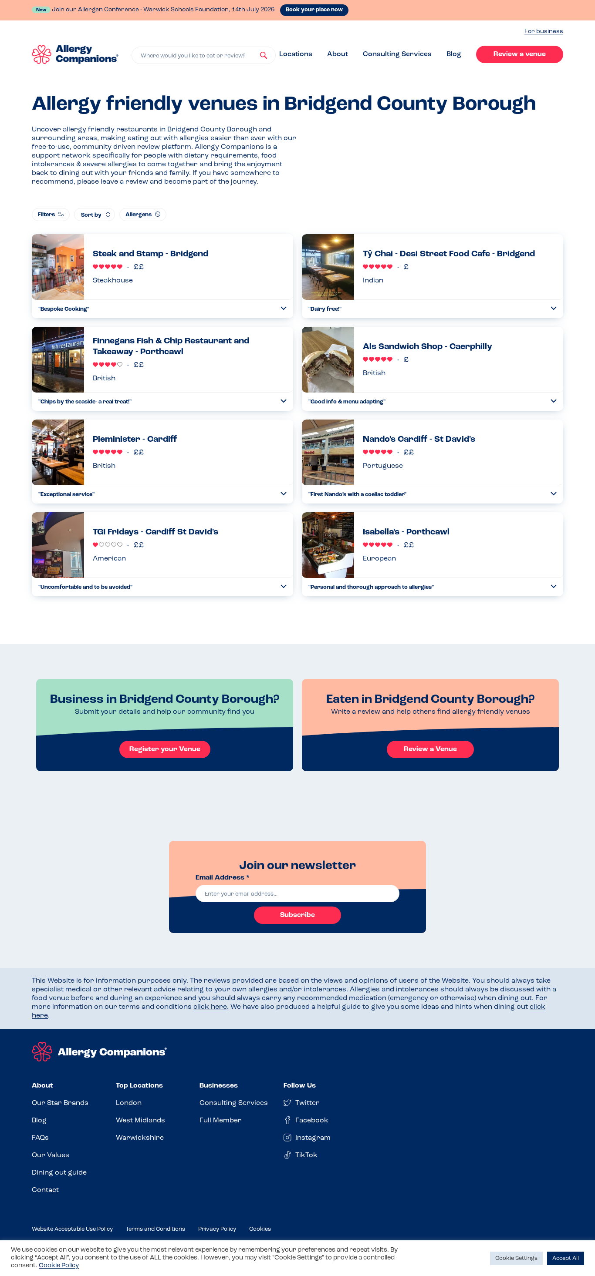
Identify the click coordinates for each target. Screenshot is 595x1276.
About (337, 54)
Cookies (260, 1229)
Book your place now (314, 10)
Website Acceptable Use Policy (72, 1229)
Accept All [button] (565, 1258)
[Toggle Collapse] (284, 308)
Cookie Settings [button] (516, 1258)
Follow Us (300, 1085)
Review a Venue (430, 749)
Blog (453, 54)
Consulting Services (397, 54)
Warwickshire (140, 1138)
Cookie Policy (59, 1266)
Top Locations (139, 1085)
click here (210, 1007)
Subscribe (297, 915)
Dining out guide (59, 1172)
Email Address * (223, 877)
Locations (295, 54)
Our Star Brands (60, 1103)
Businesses (218, 1085)
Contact (45, 1190)
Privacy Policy (217, 1229)
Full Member (220, 1120)
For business (543, 31)
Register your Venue (164, 749)
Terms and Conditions (155, 1229)
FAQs (40, 1138)
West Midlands (140, 1120)
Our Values (50, 1155)
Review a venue (520, 54)
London (129, 1103)
